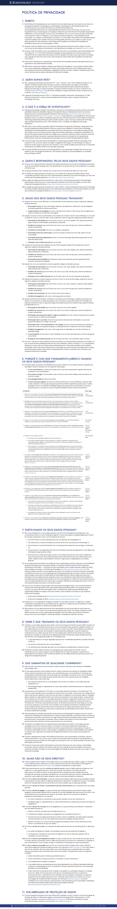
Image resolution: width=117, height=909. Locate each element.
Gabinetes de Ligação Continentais (50, 116)
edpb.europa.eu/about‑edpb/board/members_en (43, 885)
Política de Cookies (87, 48)
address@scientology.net (39, 92)
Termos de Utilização (88, 905)
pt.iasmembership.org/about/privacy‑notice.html (62, 184)
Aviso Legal (95, 905)
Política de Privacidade (78, 905)
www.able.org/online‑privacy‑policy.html (61, 177)
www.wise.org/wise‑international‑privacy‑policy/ (63, 599)
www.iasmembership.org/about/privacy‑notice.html (64, 596)
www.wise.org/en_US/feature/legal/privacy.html (66, 191)
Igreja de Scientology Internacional (79, 114)
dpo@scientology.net (38, 91)
